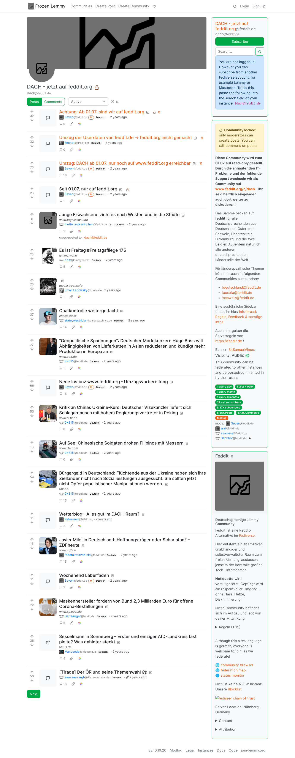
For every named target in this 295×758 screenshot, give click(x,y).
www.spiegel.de (70, 611)
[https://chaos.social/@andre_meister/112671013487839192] (48, 316)
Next (34, 694)
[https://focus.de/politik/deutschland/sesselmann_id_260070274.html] (48, 642)
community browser (237, 665)
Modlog (222, 417)
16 (65, 175)
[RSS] (117, 101)
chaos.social (67, 316)
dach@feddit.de (95, 237)
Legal (190, 750)
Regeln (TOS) (230, 627)
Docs (221, 750)
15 (65, 500)
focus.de (65, 647)
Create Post (105, 6)
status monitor (232, 675)
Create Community (133, 6)
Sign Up (258, 6)
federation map (233, 670)
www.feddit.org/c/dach (235, 189)
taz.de (63, 489)
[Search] (234, 6)
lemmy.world (68, 255)
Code (233, 750)
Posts (34, 102)
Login (244, 6)
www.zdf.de (67, 550)
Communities (81, 6)
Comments (53, 102)
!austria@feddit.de (237, 292)
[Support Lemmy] (154, 6)
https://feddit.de (228, 341)
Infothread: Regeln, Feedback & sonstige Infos (238, 316)
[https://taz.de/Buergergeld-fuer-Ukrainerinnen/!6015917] (48, 479)
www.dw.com (68, 448)
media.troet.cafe (70, 285)
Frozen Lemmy (50, 6)
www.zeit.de (68, 356)
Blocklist (235, 689)
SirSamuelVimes (241, 349)
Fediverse (247, 535)
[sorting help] (112, 101)
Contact (225, 720)
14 (65, 327)
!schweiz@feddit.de (238, 298)
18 (65, 684)
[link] (71, 124)
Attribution (227, 729)
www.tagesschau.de (73, 220)
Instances (205, 750)
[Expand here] (48, 256)
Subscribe (240, 41)
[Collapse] (231, 456)
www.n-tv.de (68, 418)
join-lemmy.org (253, 750)
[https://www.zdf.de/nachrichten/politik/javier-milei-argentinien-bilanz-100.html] (48, 545)
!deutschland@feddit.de (241, 287)
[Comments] (48, 118)
